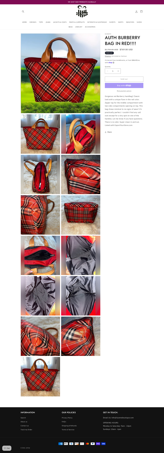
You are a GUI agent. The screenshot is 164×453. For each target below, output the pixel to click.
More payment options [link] (124, 91)
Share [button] (109, 132)
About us (24, 422)
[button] (23, 11)
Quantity (108, 66)
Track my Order (26, 430)
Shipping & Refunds (69, 426)
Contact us (25, 426)
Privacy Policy (67, 418)
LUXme (28, 448)
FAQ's (64, 422)
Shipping (108, 56)
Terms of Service (68, 430)
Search (23, 418)
